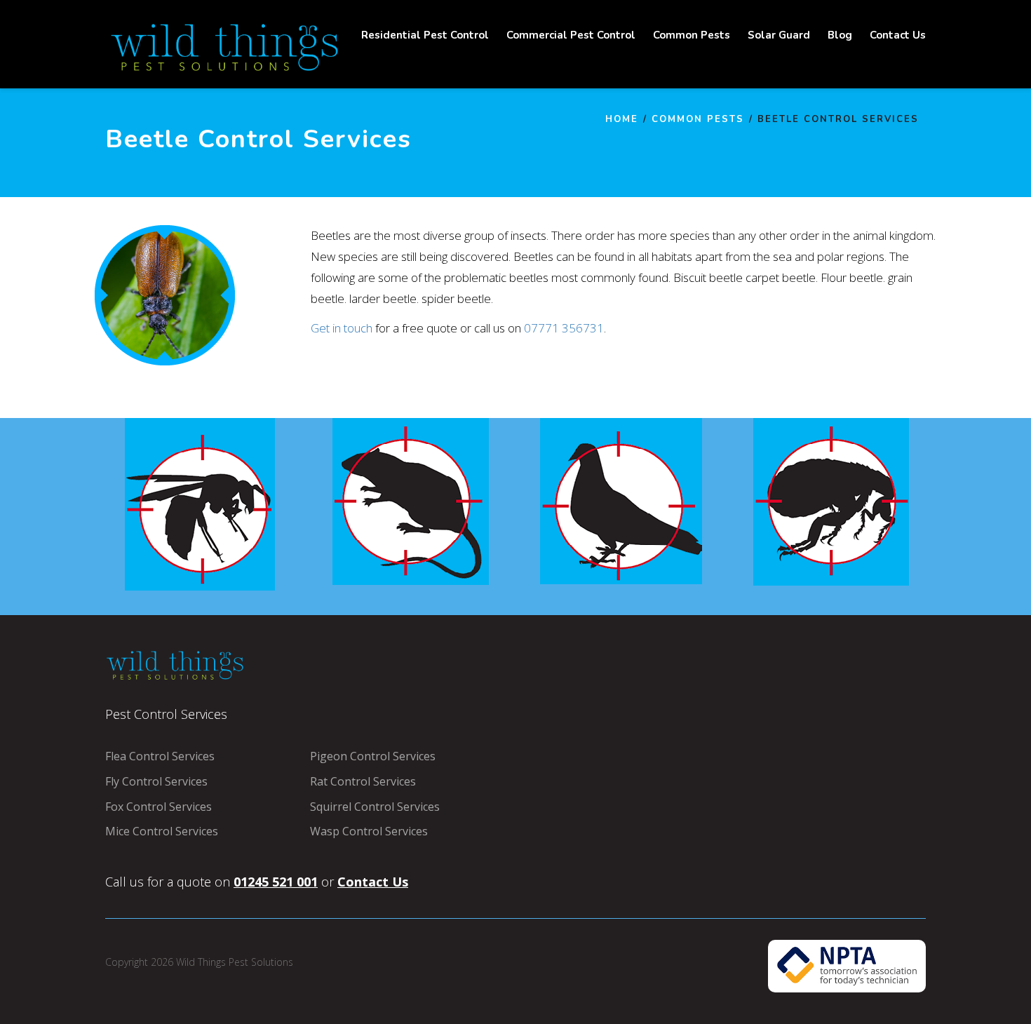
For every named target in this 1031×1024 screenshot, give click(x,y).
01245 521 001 (276, 881)
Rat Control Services (363, 781)
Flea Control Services (160, 756)
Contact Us (372, 881)
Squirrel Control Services (375, 806)
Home (621, 119)
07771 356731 (564, 328)
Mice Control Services (161, 831)
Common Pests (698, 119)
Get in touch (341, 328)
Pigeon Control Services (373, 756)
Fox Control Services (158, 806)
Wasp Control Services (369, 831)
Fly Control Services (156, 781)
